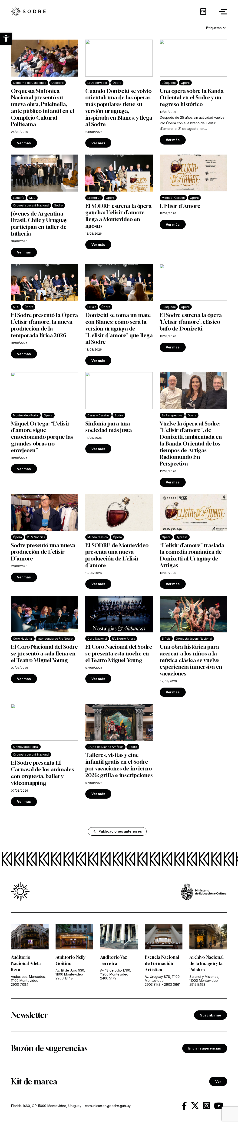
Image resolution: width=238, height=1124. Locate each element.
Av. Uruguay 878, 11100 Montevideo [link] (162, 978)
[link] (28, 12)
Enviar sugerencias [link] (204, 1048)
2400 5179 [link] (108, 978)
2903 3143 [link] (153, 984)
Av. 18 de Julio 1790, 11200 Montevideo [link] (115, 972)
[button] (6, 39)
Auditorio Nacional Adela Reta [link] (26, 963)
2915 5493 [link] (197, 984)
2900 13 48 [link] (64, 978)
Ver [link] (218, 1081)
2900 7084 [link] (19, 984)
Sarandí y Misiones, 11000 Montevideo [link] (204, 978)
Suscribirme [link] (210, 1015)
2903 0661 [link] (172, 984)
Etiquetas (216, 28)
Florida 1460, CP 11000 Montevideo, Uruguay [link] (46, 1106)
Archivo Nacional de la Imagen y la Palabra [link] (206, 963)
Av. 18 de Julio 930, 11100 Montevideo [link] (70, 972)
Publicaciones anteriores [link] (120, 831)
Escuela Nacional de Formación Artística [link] (162, 963)
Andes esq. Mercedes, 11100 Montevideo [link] (28, 978)
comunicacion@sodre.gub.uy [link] (108, 1106)
